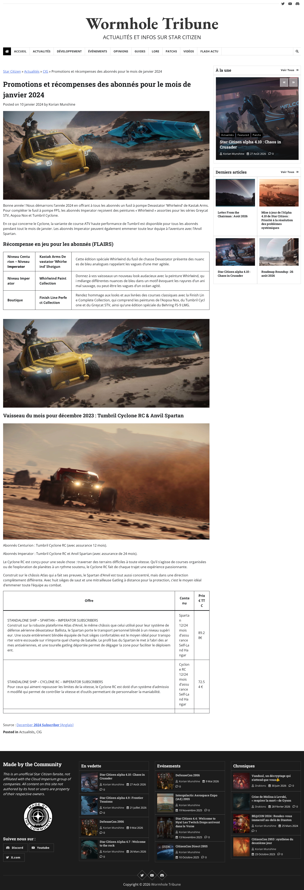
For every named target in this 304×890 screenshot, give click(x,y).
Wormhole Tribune (152, 23)
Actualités (41, 51)
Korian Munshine (62, 104)
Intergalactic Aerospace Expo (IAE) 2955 (196, 797)
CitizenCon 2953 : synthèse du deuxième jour (272, 841)
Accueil (20, 51)
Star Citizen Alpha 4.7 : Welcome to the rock (123, 844)
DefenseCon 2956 (112, 822)
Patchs (171, 51)
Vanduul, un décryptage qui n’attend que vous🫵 (271, 778)
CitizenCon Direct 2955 (192, 846)
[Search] (297, 51)
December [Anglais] (45, 725)
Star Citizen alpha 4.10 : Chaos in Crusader (250, 144)
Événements (97, 51)
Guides (140, 51)
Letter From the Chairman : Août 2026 (233, 214)
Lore (155, 51)
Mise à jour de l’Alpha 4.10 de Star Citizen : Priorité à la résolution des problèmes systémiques (277, 220)
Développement (69, 51)
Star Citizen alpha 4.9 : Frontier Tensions (121, 800)
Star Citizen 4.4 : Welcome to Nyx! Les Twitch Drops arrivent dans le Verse (198, 822)
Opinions (121, 51)
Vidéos (188, 51)
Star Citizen (12, 71)
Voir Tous (287, 70)
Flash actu (209, 51)
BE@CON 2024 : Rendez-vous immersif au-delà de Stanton (272, 818)
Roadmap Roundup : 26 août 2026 (277, 274)
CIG (45, 71)
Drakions (260, 785)
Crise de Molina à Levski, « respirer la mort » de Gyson (271, 799)
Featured (243, 135)
